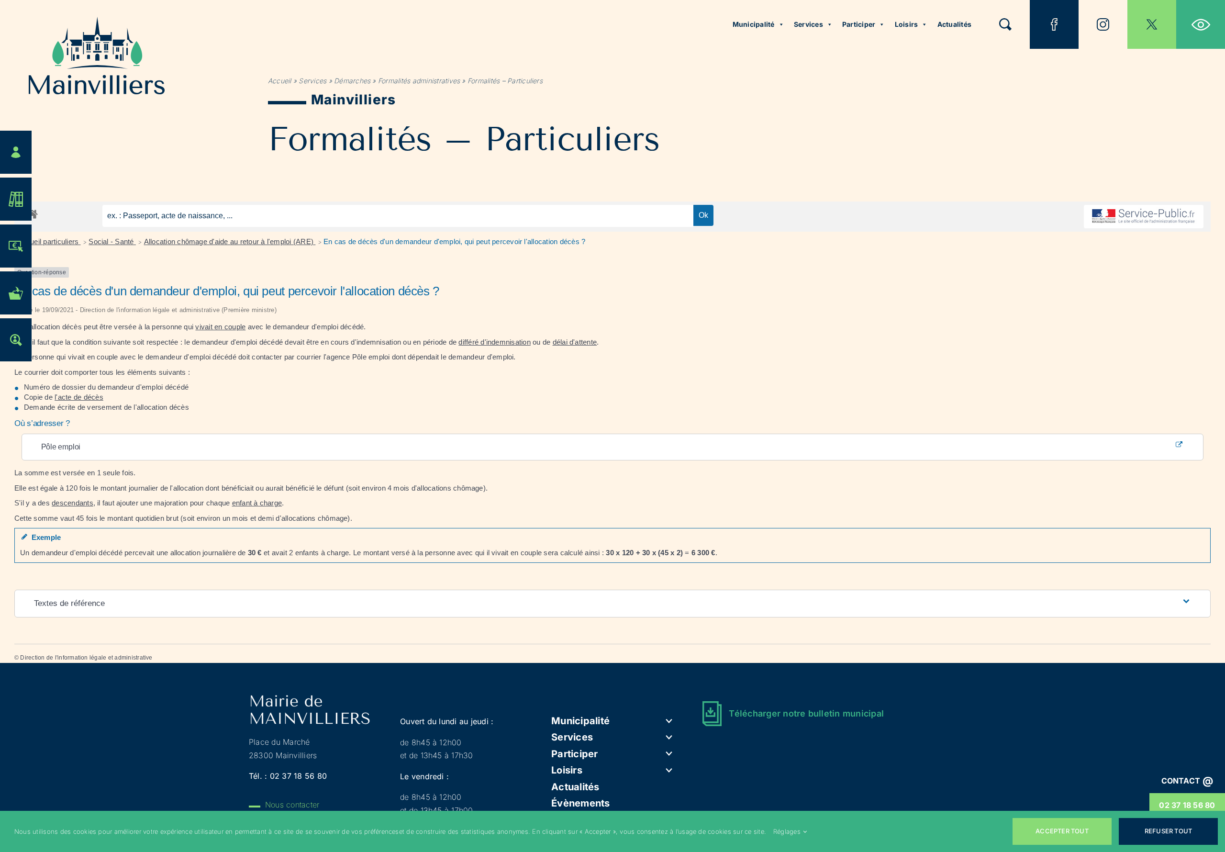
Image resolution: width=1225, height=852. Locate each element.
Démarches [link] (352, 81)
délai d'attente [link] (575, 342)
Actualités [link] (954, 24)
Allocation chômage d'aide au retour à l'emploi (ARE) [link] (230, 241)
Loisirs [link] (906, 24)
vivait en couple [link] (220, 327)
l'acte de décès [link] (79, 397)
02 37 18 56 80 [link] (1187, 805)
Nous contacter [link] (292, 804)
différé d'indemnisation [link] (494, 342)
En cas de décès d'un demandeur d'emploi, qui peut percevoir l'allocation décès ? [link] (454, 241)
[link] (1200, 24)
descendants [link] (72, 503)
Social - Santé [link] (112, 241)
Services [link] (808, 24)
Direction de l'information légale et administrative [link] (86, 657)
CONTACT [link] (1187, 780)
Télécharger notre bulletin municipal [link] (806, 713)
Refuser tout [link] (1168, 831)
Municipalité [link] (754, 24)
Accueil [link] (279, 81)
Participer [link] (858, 24)
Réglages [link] (787, 831)
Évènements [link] (580, 803)
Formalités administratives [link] (419, 81)
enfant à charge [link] (257, 503)
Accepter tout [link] (1062, 831)
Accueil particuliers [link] (49, 241)
